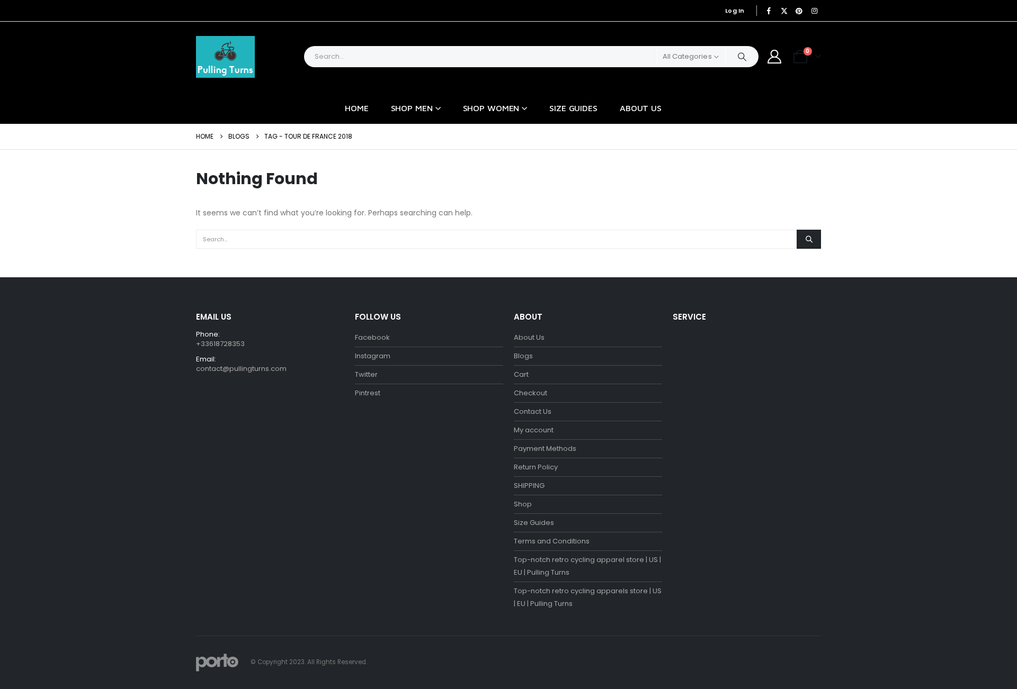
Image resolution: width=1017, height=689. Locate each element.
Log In (735, 10)
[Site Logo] (225, 57)
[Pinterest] (799, 10)
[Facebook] (769, 10)
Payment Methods (545, 448)
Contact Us (532, 411)
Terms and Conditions (552, 541)
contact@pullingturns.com (241, 369)
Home (357, 108)
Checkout (530, 393)
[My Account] (774, 57)
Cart (521, 374)
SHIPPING (529, 486)
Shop (523, 504)
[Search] (742, 56)
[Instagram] (814, 10)
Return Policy (536, 467)
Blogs (523, 356)
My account (534, 430)
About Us (641, 108)
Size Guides (573, 108)
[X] (784, 10)
